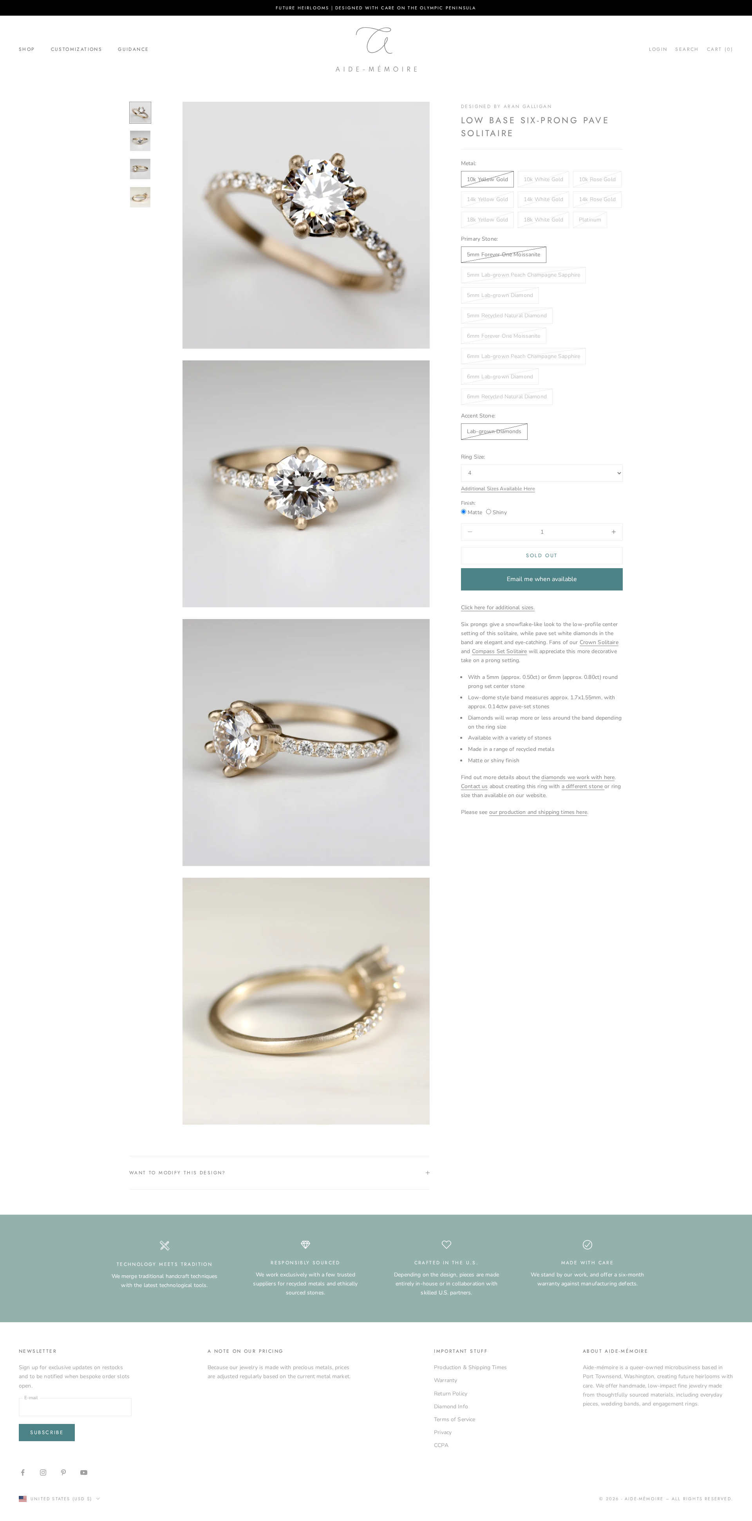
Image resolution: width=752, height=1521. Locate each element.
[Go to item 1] (140, 113)
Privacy (443, 1432)
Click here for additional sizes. (498, 607)
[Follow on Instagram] (43, 1472)
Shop (27, 49)
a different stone (583, 786)
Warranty (445, 1380)
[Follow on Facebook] (23, 1472)
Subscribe (46, 1432)
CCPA (441, 1445)
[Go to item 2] (140, 141)
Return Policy (450, 1393)
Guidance (133, 49)
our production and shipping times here (538, 812)
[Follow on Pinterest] (63, 1472)
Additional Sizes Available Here (498, 488)
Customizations (77, 49)
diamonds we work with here (578, 777)
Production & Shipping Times (470, 1367)
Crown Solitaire (599, 642)
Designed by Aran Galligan (506, 106)
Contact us (474, 786)
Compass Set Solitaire (499, 651)
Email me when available (542, 579)
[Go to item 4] (140, 197)
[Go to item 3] (140, 169)
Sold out (542, 555)
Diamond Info (451, 1406)
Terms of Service (454, 1419)
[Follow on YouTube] (84, 1472)
